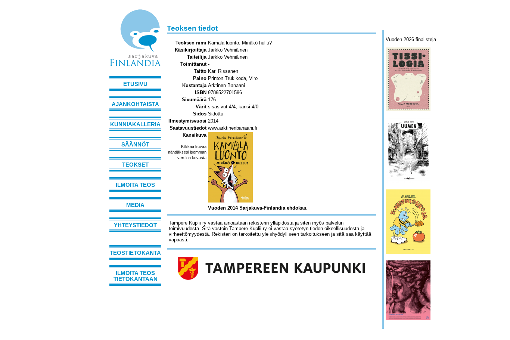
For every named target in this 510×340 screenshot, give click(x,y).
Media (135, 205)
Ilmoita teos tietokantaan (135, 276)
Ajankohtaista (135, 104)
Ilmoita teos (135, 185)
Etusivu (135, 84)
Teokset (135, 165)
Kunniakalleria (135, 124)
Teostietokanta (135, 253)
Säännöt (135, 145)
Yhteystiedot (135, 225)
